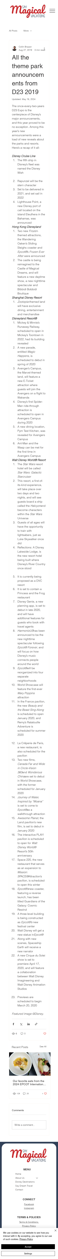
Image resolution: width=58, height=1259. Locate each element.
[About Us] (37, 1178)
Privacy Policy (29, 1225)
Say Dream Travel (24, 1185)
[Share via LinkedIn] (28, 1024)
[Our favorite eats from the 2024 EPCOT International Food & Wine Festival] (30, 1064)
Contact (19, 1189)
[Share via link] (36, 1024)
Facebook (29, 1204)
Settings (28, 1253)
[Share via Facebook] (13, 1024)
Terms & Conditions (29, 1222)
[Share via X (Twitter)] (20, 1024)
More (26, 30)
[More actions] (44, 48)
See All (43, 1046)
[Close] (53, 1232)
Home (18, 1173)
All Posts (13, 30)
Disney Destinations (25, 1181)
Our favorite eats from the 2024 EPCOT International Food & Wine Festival (29, 1082)
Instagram (29, 1208)
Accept (28, 1246)
